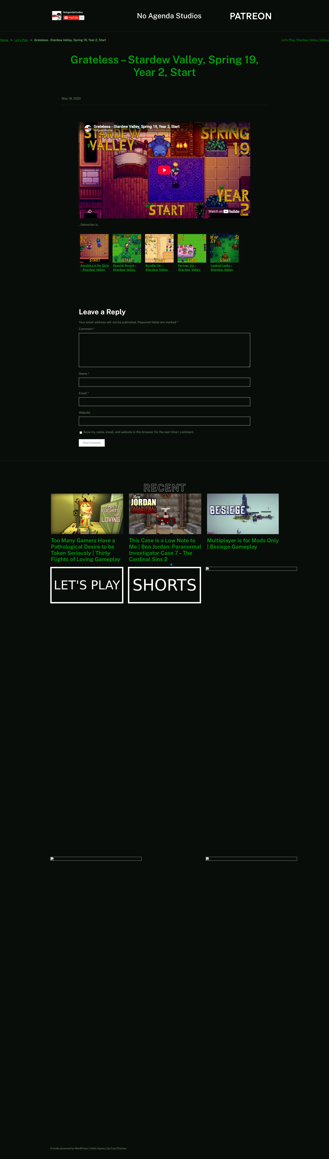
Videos (324, 40)
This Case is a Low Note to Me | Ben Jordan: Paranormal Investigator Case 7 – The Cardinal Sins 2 (164, 549)
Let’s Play (288, 40)
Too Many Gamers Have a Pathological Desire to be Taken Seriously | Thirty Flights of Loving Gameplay (85, 549)
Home (4, 40)
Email (84, 393)
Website (84, 412)
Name (84, 373)
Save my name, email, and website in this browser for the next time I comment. (138, 432)
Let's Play (21, 40)
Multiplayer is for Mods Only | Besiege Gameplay (242, 543)
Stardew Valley (307, 40)
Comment (86, 329)
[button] (158, 565)
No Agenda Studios (169, 15)
